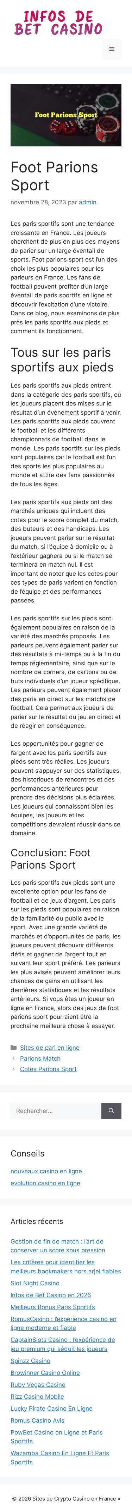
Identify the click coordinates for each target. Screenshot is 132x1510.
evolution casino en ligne (45, 1183)
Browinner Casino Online (45, 1372)
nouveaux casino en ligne (46, 1171)
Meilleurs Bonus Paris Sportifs (53, 1307)
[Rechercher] (111, 1111)
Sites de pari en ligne (50, 1047)
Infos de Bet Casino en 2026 (51, 1295)
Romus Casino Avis (37, 1420)
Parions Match (40, 1058)
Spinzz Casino (30, 1360)
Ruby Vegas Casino (38, 1384)
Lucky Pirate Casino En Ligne (52, 1408)
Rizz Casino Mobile (37, 1396)
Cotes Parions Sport (48, 1069)
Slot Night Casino (35, 1283)
